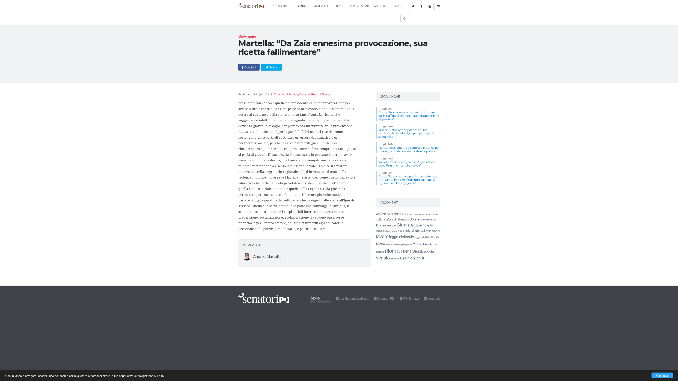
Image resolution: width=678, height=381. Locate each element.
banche (417, 214)
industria (402, 230)
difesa (389, 219)
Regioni (316, 94)
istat (411, 230)
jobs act (420, 230)
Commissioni (359, 6)
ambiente (398, 213)
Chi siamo (280, 6)
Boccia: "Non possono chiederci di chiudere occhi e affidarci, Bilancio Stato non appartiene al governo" (408, 116)
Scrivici (396, 6)
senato (383, 257)
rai (420, 244)
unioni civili (414, 258)
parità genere (406, 244)
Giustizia (304, 94)
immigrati (381, 230)
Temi (339, 6)
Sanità (417, 251)
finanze (381, 225)
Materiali (321, 6)
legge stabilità (422, 237)
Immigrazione (391, 230)
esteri (423, 219)
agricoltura (383, 213)
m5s (435, 236)
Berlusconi (426, 214)
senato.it (433, 298)
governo (420, 225)
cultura (380, 219)
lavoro (382, 236)
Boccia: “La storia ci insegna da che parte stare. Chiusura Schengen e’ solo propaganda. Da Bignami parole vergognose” (408, 180)
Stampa (300, 6)
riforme (392, 250)
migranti (389, 244)
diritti (397, 219)
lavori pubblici (433, 230)
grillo (430, 225)
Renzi (427, 244)
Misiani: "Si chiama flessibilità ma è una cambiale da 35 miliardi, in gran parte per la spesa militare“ (406, 133)
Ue (402, 258)
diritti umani (404, 219)
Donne (414, 219)
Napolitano (396, 244)
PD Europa (410, 298)
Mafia (380, 243)
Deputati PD (385, 298)
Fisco (388, 225)
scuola (428, 251)
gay (394, 225)
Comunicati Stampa (286, 94)
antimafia (409, 214)
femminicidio (431, 219)
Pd (415, 243)
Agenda (380, 6)
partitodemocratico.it (353, 298)
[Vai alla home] (251, 6)
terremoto (394, 258)
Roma (406, 251)
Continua (662, 375)
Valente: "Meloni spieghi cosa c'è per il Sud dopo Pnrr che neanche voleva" (406, 164)
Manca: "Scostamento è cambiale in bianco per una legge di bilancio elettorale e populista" (409, 149)
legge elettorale (401, 236)
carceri (435, 214)
